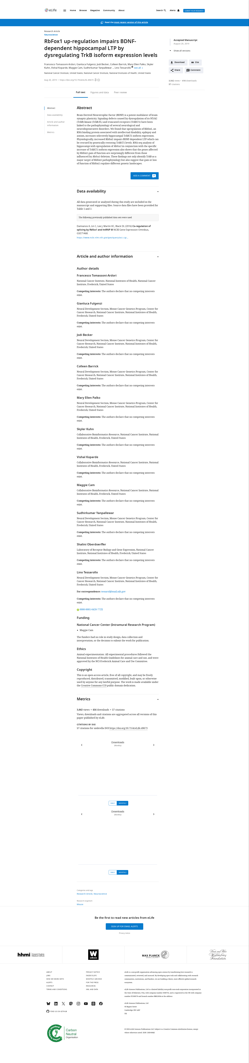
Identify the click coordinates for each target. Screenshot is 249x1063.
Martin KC (108, 226)
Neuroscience (51, 35)
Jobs (48, 975)
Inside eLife (91, 975)
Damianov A (83, 226)
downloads (189, 80)
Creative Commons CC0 (93, 685)
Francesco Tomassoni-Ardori (59, 64)
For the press (92, 982)
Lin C (93, 226)
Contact (50, 986)
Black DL (120, 226)
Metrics (50, 132)
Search (159, 10)
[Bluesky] (48, 1005)
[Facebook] (101, 1005)
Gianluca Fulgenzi (86, 64)
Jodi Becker (103, 64)
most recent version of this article (131, 22)
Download (180, 62)
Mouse (80, 904)
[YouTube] (86, 1005)
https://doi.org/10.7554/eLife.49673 (77, 80)
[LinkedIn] (56, 1005)
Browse (83, 10)
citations (174, 84)
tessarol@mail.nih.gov (113, 591)
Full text (80, 92)
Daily (113, 803)
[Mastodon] (71, 1005)
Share (177, 70)
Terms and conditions (56, 989)
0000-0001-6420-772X (91, 609)
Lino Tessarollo (123, 68)
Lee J (99, 226)
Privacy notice (124, 933)
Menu (64, 10)
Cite (197, 62)
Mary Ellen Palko (137, 64)
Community (109, 10)
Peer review (120, 92)
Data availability (55, 115)
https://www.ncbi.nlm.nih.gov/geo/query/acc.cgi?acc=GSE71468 (103, 237)
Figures (99, 92)
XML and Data (92, 989)
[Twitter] (63, 1005)
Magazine (95, 10)
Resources (91, 986)
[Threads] (93, 1005)
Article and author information (56, 123)
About (121, 10)
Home (73, 10)
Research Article (52, 31)
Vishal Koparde (59, 68)
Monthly (122, 803)
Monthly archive (94, 979)
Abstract (51, 108)
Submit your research (194, 11)
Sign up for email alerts (124, 926)
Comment (196, 70)
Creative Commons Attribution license (178, 1029)
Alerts (173, 10)
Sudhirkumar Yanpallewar (98, 68)
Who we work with (55, 979)
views (174, 80)
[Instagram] (78, 1005)
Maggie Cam (75, 68)
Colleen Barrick (118, 64)
